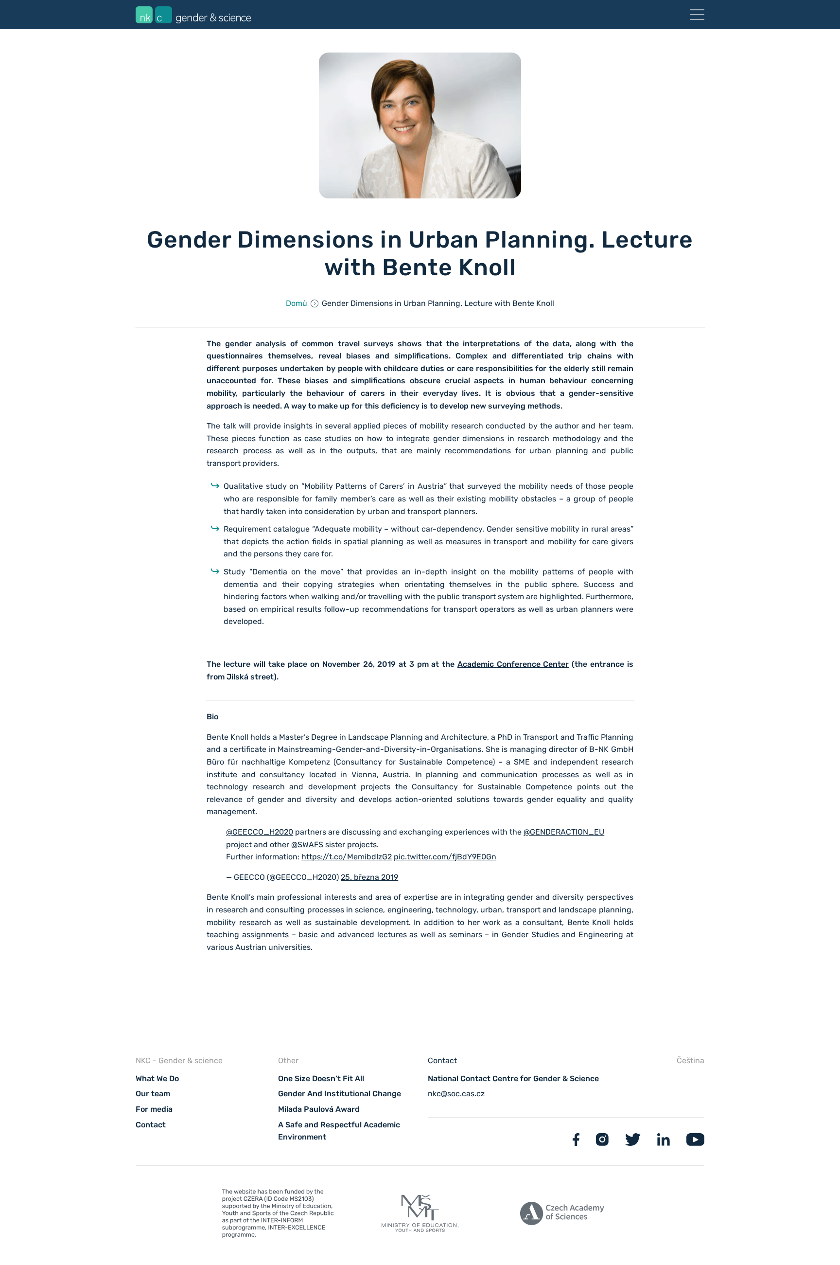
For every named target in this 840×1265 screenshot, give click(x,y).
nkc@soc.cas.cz (456, 1093)
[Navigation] (697, 14)
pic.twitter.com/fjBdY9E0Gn (445, 856)
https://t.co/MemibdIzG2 (346, 856)
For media (154, 1109)
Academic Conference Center (513, 664)
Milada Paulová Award (319, 1109)
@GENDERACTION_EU (564, 832)
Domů (296, 303)
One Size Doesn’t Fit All (321, 1078)
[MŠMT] (278, 1215)
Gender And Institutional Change (339, 1093)
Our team (153, 1093)
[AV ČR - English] (562, 1215)
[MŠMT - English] (420, 1215)
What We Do (157, 1078)
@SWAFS (307, 844)
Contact (151, 1124)
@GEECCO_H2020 (259, 832)
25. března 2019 (369, 877)
